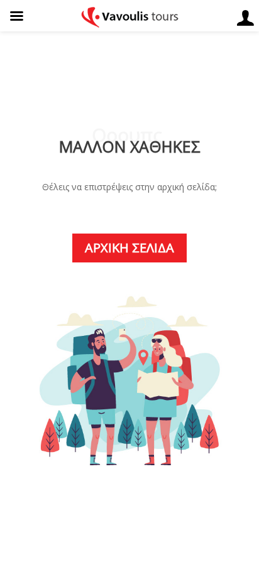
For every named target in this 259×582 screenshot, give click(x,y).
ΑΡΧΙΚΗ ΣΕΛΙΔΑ (129, 247)
